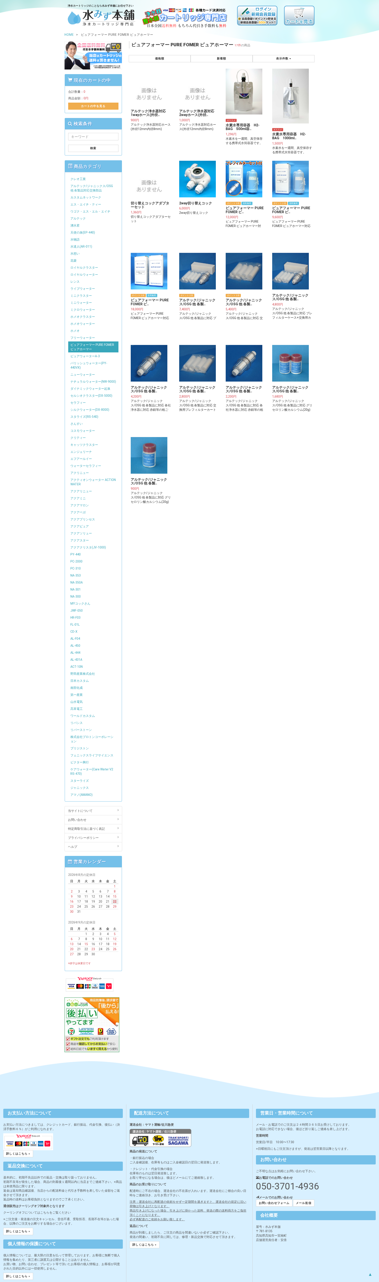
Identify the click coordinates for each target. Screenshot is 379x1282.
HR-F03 (75, 617)
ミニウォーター (81, 302)
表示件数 (282, 58)
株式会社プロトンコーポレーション (91, 739)
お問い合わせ (77, 819)
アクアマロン (79, 505)
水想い (75, 253)
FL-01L (75, 624)
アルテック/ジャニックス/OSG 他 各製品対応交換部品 (91, 188)
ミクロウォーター (82, 309)
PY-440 (75, 554)
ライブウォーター (82, 288)
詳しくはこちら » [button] (18, 1153)
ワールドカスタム (82, 716)
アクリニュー (79, 473)
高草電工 (76, 709)
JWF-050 (76, 610)
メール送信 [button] (303, 1203)
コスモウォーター (82, 430)
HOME (69, 34)
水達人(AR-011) (81, 246)
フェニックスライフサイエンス (91, 755)
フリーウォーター (82, 337)
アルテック (78, 218)
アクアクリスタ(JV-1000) (88, 547)
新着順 (221, 58)
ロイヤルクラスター (84, 267)
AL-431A (76, 659)
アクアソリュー (81, 533)
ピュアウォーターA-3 (85, 356)
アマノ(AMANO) (81, 794)
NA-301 (75, 589)
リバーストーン (81, 730)
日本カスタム (79, 680)
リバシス (76, 723)
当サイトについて (80, 810)
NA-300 (75, 596)
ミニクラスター (81, 295)
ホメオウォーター (82, 323)
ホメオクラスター (82, 316)
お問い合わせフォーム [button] (274, 1203)
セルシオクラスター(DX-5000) (91, 395)
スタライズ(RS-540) (84, 416)
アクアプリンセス (82, 519)
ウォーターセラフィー (85, 466)
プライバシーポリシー (83, 837)
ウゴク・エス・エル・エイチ (90, 211)
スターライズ (79, 780)
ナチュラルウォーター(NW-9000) (93, 381)
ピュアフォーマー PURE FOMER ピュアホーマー (92, 347)
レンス (75, 281)
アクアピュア (79, 526)
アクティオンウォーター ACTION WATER (93, 482)
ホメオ (75, 330)
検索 (93, 148)
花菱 (73, 260)
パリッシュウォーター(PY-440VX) (88, 365)
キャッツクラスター (84, 444)
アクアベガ (78, 512)
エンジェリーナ (81, 452)
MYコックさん (80, 603)
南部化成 (76, 687)
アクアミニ (78, 498)
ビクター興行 (79, 762)
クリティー (78, 437)
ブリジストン (79, 748)
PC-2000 (76, 561)
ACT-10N (76, 666)
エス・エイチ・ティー (85, 204)
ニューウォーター (82, 374)
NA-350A (76, 582)
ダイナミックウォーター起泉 (90, 388)
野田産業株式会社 (82, 673)
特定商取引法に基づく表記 (86, 828)
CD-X (73, 631)
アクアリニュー (81, 491)
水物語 (75, 239)
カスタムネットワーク (85, 197)
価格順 (159, 58)
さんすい (76, 423)
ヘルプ (72, 846)
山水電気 (76, 701)
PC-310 (75, 568)
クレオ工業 (78, 179)
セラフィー (78, 402)
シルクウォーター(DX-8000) (89, 409)
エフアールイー (81, 459)
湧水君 (75, 225)
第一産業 (76, 694)
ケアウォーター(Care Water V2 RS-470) (91, 771)
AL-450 (75, 645)
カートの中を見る (93, 106)
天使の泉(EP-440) (82, 232)
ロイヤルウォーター (84, 274)
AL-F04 (75, 638)
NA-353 (75, 575)
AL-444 (75, 652)
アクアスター (79, 540)
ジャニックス (79, 787)
